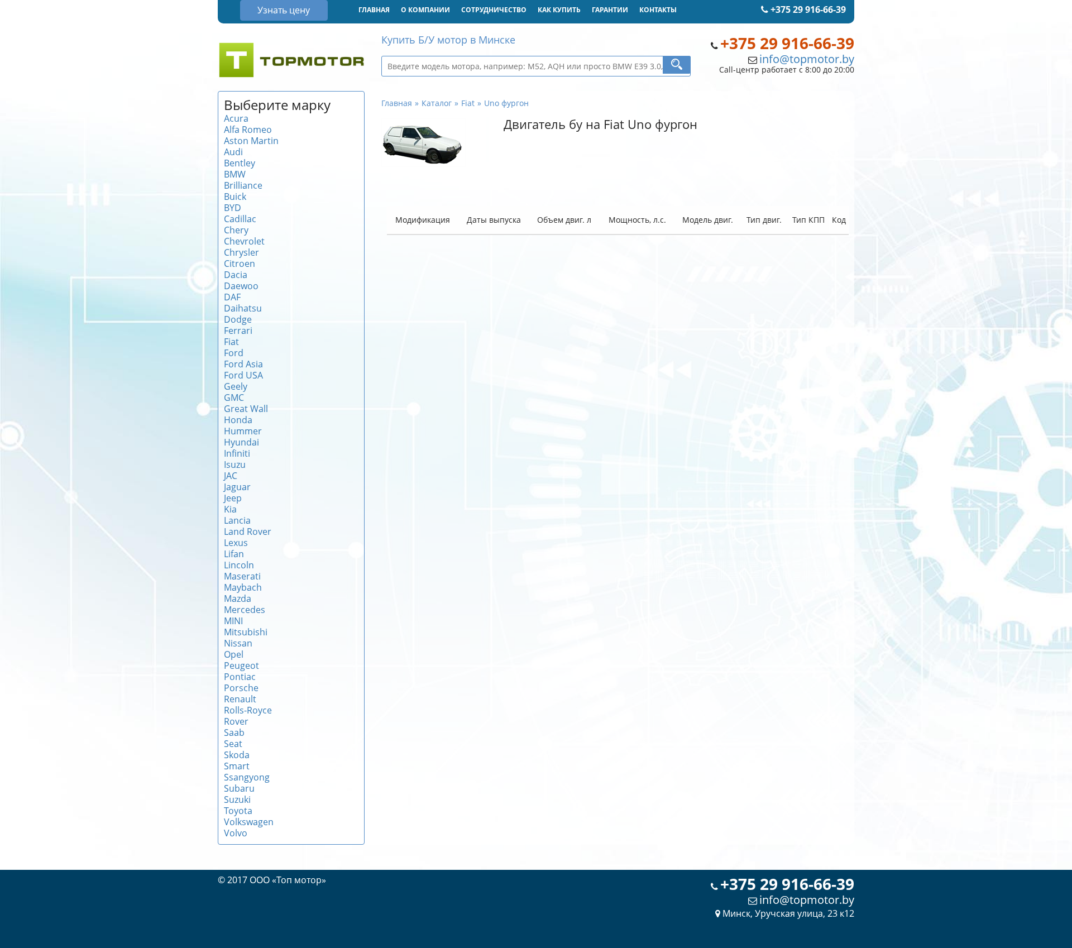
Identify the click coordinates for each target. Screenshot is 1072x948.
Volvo (235, 833)
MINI (233, 621)
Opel (233, 654)
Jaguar (237, 487)
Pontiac (240, 677)
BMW (235, 174)
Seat (233, 744)
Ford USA (243, 375)
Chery (236, 230)
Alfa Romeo (248, 129)
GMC (234, 397)
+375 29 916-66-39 (807, 9)
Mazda (237, 598)
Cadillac (240, 219)
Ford (233, 353)
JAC (230, 476)
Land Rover (247, 531)
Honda (238, 420)
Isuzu (235, 464)
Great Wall (246, 409)
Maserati (242, 576)
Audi (233, 152)
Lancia (237, 520)
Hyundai (241, 442)
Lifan (234, 554)
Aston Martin (251, 141)
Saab (234, 732)
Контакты (658, 10)
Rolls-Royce (248, 710)
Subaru (239, 788)
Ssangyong (247, 777)
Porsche (241, 688)
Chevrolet (244, 241)
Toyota (238, 811)
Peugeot (241, 665)
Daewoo (241, 286)
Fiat (231, 342)
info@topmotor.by (806, 58)
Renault (240, 699)
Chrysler (241, 252)
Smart (237, 766)
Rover (236, 721)
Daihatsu (243, 308)
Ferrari (238, 330)
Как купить (559, 10)
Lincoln (239, 565)
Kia (230, 509)
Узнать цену (283, 10)
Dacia (235, 275)
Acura (236, 118)
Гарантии (610, 10)
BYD (232, 208)
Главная (374, 10)
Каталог (437, 103)
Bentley (239, 163)
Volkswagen (249, 822)
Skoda (237, 755)
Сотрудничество (494, 10)
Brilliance (243, 185)
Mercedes (244, 610)
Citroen (239, 263)
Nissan (238, 643)
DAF (232, 297)
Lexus (236, 543)
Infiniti (237, 453)
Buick (235, 196)
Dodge (238, 319)
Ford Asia (243, 364)
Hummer (243, 431)
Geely (235, 386)
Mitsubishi (245, 632)
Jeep (233, 498)
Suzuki (237, 799)
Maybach (243, 587)
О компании (425, 10)
